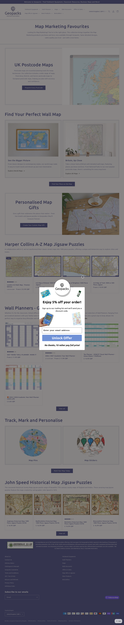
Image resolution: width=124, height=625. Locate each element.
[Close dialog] (83, 277)
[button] (62, 338)
